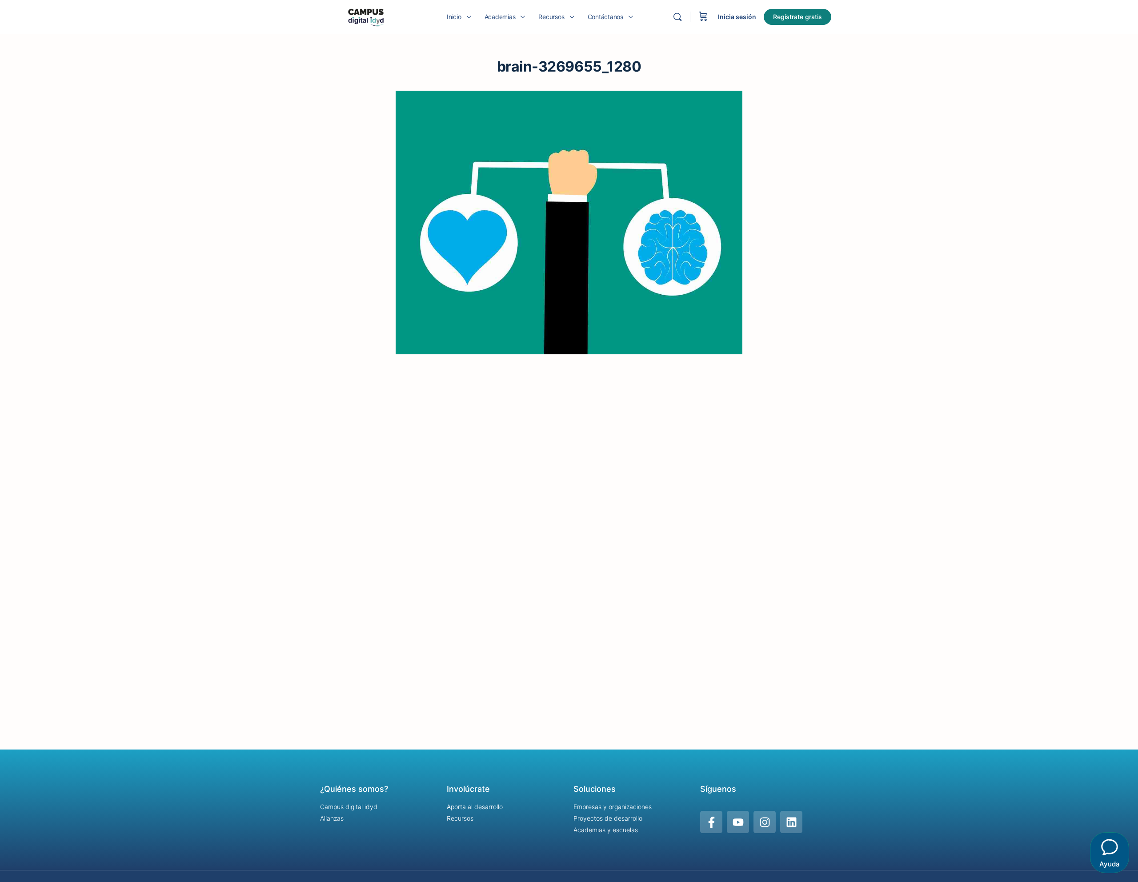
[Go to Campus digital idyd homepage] (366, 16)
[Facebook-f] (711, 822)
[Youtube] (738, 822)
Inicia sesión (737, 16)
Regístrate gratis (797, 16)
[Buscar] (677, 17)
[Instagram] (764, 822)
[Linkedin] (791, 822)
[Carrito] (703, 17)
